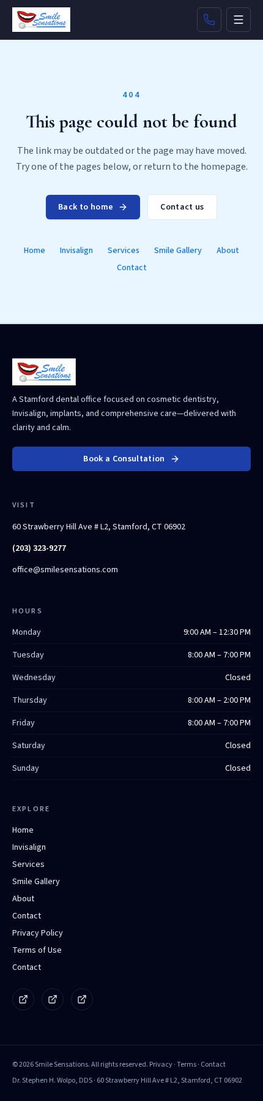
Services (123, 250)
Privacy (160, 1064)
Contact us (182, 207)
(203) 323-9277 (39, 548)
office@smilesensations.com (65, 570)
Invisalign (76, 250)
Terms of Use (37, 950)
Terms (186, 1064)
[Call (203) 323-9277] (209, 19)
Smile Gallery (178, 250)
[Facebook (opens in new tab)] (23, 999)
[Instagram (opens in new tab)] (53, 999)
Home (34, 250)
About (228, 250)
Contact (132, 268)
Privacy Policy (37, 933)
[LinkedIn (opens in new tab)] (82, 999)
